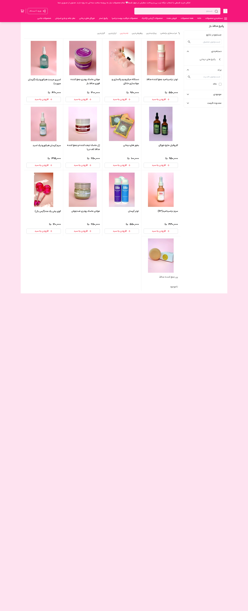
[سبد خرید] (22, 11)
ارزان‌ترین (112, 33)
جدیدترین (124, 33)
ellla (215, 84)
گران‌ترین (101, 33)
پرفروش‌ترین (137, 33)
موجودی (217, 94)
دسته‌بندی (216, 51)
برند (219, 69)
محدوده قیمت (214, 103)
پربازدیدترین (151, 33)
